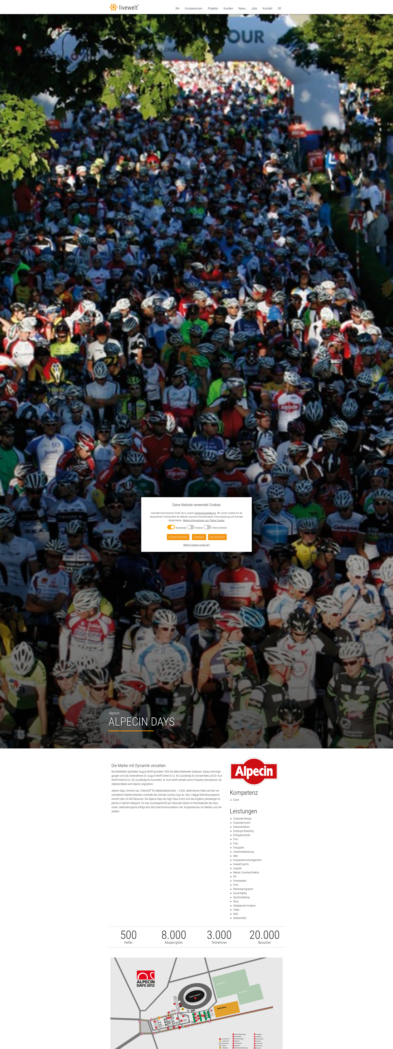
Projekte (213, 8)
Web (235, 913)
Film (235, 839)
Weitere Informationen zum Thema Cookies (203, 520)
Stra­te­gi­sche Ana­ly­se (244, 905)
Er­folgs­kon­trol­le (241, 835)
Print (235, 884)
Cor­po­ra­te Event (241, 822)
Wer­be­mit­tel (239, 918)
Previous (116, 1011)
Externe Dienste (219, 527)
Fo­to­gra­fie (238, 847)
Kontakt (267, 8)
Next (276, 1011)
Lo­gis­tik (237, 868)
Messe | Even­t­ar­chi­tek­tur (246, 872)
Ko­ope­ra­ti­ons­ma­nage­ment (247, 860)
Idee (235, 855)
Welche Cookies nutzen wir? (196, 545)
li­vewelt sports (241, 864)
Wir (177, 8)
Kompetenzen (193, 8)
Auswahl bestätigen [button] (178, 537)
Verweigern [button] (199, 537)
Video (236, 909)
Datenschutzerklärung (205, 513)
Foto (235, 843)
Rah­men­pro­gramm (243, 889)
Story (236, 901)
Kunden (228, 8)
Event (236, 799)
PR (234, 876)
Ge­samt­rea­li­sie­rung (243, 851)
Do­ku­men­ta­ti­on (241, 826)
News (242, 8)
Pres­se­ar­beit (239, 880)
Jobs (254, 8)
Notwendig (181, 527)
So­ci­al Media (240, 893)
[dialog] (196, 524)
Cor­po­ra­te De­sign (242, 818)
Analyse (199, 527)
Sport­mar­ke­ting (241, 897)
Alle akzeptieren (217, 537)
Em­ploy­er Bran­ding (243, 831)
